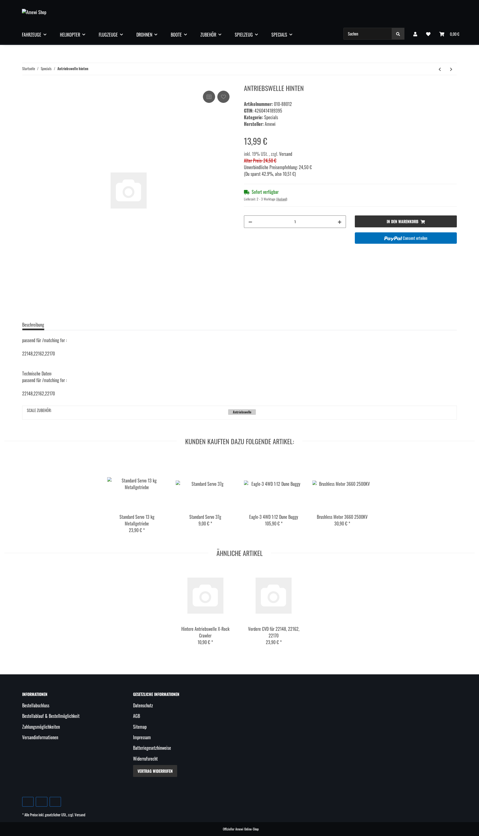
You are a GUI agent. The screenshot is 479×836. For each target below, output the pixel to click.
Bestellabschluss (35, 705)
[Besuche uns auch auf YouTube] (41, 802)
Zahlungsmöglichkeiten (41, 726)
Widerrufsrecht (145, 758)
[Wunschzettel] (428, 34)
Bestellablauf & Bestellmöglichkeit (51, 716)
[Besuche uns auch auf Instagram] (55, 802)
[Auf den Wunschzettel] (223, 97)
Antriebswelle (242, 412)
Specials (271, 117)
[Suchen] (398, 34)
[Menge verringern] (250, 222)
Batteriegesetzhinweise (152, 747)
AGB (136, 716)
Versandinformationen (40, 737)
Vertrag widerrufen (155, 771)
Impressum (142, 737)
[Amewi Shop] (34, 12)
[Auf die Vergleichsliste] (209, 97)
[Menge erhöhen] (339, 222)
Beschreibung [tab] (33, 324)
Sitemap (140, 726)
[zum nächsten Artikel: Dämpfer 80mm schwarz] (451, 69)
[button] (415, 34)
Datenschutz (143, 705)
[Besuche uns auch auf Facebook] (28, 802)
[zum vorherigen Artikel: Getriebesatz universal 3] (439, 69)
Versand (285, 154)
